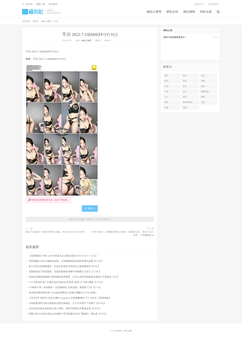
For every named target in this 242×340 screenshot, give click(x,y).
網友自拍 (172, 11)
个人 (166, 97)
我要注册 (40, 4)
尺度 (166, 91)
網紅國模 (189, 11)
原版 (185, 97)
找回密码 (53, 4)
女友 (185, 86)
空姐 (203, 102)
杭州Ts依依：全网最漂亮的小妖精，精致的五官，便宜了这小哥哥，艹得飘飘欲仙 (123, 233)
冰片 (185, 91)
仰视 (203, 81)
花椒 (185, 107)
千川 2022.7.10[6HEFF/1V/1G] (89, 34)
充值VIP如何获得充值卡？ (174, 37)
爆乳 (166, 102)
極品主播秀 (154, 11)
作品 (203, 75)
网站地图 (128, 331)
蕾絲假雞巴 (188, 102)
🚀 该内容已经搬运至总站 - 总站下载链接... (48, 200)
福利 (203, 86)
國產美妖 (205, 91)
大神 (166, 86)
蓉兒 (166, 81)
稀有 (166, 75)
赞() (91, 208)
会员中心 (198, 4)
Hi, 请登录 (27, 4)
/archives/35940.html (102, 219)
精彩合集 (206, 11)
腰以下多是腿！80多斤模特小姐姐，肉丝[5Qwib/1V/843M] (55, 232)
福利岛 (32, 11)
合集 (166, 107)
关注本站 (213, 4)
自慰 (185, 81)
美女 (185, 75)
